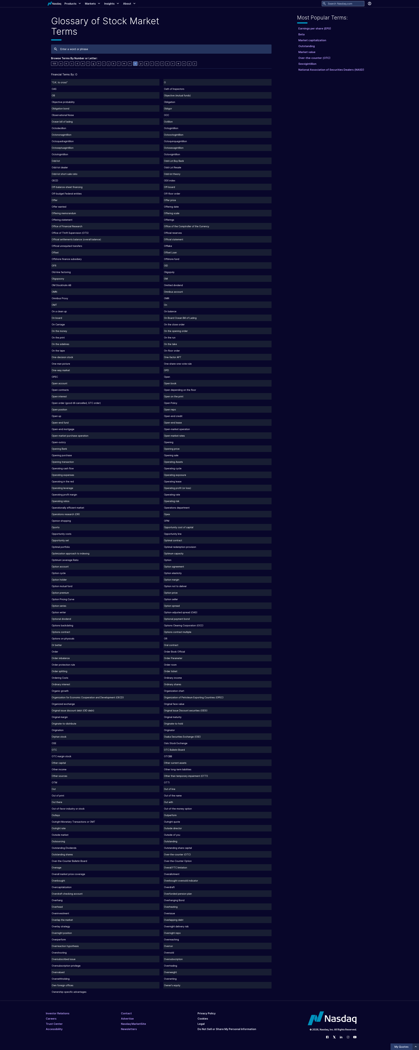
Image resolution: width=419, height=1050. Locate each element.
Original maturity (173, 717)
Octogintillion (171, 128)
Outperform (170, 815)
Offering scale (171, 213)
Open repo (170, 409)
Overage (56, 867)
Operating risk (171, 501)
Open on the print (173, 396)
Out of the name (173, 795)
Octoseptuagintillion (62, 147)
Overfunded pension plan (178, 893)
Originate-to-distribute (64, 723)
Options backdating (62, 625)
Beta (301, 34)
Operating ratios (60, 501)
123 (54, 63)
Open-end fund (60, 422)
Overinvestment (60, 913)
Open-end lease (173, 422)
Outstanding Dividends (64, 848)
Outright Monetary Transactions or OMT (73, 821)
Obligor (168, 108)
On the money (59, 331)
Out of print (58, 795)
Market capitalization (312, 40)
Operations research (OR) (66, 514)
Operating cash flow (63, 468)
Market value (306, 52)
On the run (169, 337)
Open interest (59, 396)
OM (166, 278)
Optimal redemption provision (180, 547)
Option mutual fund (62, 586)
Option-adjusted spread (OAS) (180, 612)
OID (166, 265)
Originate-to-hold (173, 723)
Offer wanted (59, 206)
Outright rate (59, 828)
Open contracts (60, 389)
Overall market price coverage (68, 874)
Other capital (59, 762)
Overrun (168, 946)
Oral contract (171, 645)
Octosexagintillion (173, 147)
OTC (54, 749)
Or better (57, 645)
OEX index (169, 180)
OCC (166, 115)
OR (165, 638)
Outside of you (172, 834)
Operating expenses (63, 475)
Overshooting (59, 952)
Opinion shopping (61, 520)
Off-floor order (172, 193)
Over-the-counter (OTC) (177, 854)
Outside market (60, 834)
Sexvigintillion (307, 63)
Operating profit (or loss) (177, 488)
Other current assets (175, 762)
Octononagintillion (61, 134)
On (165, 304)
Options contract (61, 632)
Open (167, 376)
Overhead (57, 906)
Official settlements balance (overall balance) (76, 239)
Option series (59, 605)
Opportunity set (60, 540)
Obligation (169, 102)
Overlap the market (62, 919)
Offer (54, 200)
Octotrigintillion (60, 154)
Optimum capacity (173, 553)
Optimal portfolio (61, 547)
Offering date (171, 206)
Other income (59, 769)
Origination (58, 730)
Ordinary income (173, 677)
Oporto (56, 527)
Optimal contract (173, 540)
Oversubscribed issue (63, 959)
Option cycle (59, 573)
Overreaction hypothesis (65, 946)
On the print (58, 337)
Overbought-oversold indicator (181, 880)
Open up (56, 416)
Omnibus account (173, 291)
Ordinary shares (172, 684)
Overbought (58, 880)
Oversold (169, 952)
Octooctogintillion (173, 134)
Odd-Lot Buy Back (174, 160)
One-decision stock (62, 357)
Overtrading (170, 965)
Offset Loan (170, 252)
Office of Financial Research (67, 226)
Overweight (170, 972)
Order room (170, 664)
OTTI (167, 782)
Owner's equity (172, 985)
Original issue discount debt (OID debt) (73, 710)
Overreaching (171, 939)
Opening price (172, 448)
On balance (170, 311)
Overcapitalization (62, 887)
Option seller (171, 599)
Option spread (172, 605)
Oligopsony (58, 278)
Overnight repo (172, 933)
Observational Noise (63, 115)
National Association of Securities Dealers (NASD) (331, 69)
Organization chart (174, 690)
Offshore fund (171, 259)
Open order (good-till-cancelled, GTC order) (76, 403)
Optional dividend (61, 619)
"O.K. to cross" (60, 82)
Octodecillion (59, 128)
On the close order (174, 324)
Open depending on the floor (180, 389)
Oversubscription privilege (66, 965)
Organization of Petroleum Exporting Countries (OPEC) (194, 697)
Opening (168, 442)
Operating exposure (175, 475)
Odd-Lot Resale (172, 167)
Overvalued (58, 972)
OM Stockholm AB (61, 285)
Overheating (171, 906)
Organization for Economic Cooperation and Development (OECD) (88, 697)
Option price (171, 592)
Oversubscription (173, 959)
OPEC (55, 376)
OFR (54, 265)
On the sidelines (60, 344)
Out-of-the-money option (178, 808)
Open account (59, 383)
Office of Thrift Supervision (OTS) (70, 232)
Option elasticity (173, 573)
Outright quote (172, 821)
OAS (54, 89)
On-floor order (172, 350)
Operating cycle (173, 468)
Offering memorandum (64, 213)
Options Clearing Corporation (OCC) (183, 625)
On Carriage (58, 324)
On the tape (58, 350)
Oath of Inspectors (174, 89)
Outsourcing (58, 841)
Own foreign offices (62, 985)
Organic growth (60, 690)
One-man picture (61, 363)
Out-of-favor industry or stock (68, 808)
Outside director (173, 828)
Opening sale (171, 455)
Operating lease (173, 481)
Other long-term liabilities (177, 769)
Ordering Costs (60, 677)
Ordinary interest (61, 684)
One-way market (61, 370)
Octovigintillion (172, 154)
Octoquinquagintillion (175, 141)
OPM (166, 520)
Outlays (56, 815)
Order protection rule (63, 664)
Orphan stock (59, 736)
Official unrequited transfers (67, 246)
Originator (169, 730)
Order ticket (170, 671)
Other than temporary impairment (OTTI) (186, 776)
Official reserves (173, 232)
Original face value (174, 704)
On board (57, 318)
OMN (54, 291)
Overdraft (169, 887)
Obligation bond (60, 108)
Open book (170, 383)
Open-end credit (173, 416)
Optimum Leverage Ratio (65, 560)
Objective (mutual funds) (177, 95)
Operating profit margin (64, 494)
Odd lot (56, 160)
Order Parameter (173, 658)
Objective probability (63, 102)
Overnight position (62, 933)
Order (55, 651)
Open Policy (170, 403)
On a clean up (59, 311)
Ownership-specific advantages (69, 991)
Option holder (59, 579)
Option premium (60, 592)
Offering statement (62, 219)
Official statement (173, 239)
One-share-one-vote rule (178, 363)
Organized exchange (63, 704)
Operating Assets (173, 461)
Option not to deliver (175, 586)
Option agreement (174, 566)
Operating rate (172, 494)
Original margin (60, 717)
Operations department (177, 507)
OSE (54, 743)
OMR (166, 298)
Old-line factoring (61, 272)
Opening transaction (63, 461)
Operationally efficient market (68, 507)
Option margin (171, 579)
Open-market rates (174, 435)
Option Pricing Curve (63, 599)
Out (54, 789)
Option (167, 560)
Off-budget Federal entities (67, 193)
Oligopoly (169, 272)
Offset (55, 252)
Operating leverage (62, 488)
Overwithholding (61, 978)
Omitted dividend (173, 285)
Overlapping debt (173, 919)
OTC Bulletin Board (174, 749)
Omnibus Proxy (60, 298)
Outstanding (170, 841)
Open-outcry (59, 442)
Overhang (57, 900)
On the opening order (176, 331)
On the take (170, 344)
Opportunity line (173, 533)
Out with (168, 802)
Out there (57, 802)
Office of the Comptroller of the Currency (186, 226)
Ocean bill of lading (62, 121)
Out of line (169, 789)
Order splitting (59, 671)
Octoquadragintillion (63, 141)
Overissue (169, 913)
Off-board (169, 187)
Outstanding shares (62, 854)
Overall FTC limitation (175, 867)
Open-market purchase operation (70, 435)
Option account (60, 566)
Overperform (59, 939)
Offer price (170, 200)
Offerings (169, 219)
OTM (54, 782)
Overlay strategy (61, 926)
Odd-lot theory (172, 174)
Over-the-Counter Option (178, 861)
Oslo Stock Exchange (175, 743)
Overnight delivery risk (176, 926)
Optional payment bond (177, 619)
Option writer (59, 612)
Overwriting (170, 978)
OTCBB (168, 756)
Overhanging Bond (174, 900)
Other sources (59, 776)
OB (53, 95)
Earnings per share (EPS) (314, 28)
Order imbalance (61, 658)
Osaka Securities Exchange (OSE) (182, 736)
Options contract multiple (177, 632)
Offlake (168, 246)
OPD (166, 370)
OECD (55, 180)
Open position (59, 409)
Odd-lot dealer (60, 167)
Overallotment (171, 874)
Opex (167, 514)
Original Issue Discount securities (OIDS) (186, 710)
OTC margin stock (61, 756)
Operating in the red (63, 481)
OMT (54, 304)
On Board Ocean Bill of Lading (180, 318)
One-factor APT (172, 357)
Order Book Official (174, 651)
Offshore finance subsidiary (67, 259)
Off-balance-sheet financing (67, 187)
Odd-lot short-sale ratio (64, 174)
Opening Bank (59, 448)
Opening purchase (62, 455)
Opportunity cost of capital (178, 527)
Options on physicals (63, 638)
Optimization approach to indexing (70, 553)
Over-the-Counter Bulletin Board (69, 861)
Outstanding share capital (178, 848)
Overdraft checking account (67, 893)
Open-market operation (177, 429)
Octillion (168, 121)
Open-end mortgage (63, 429)
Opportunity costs (61, 533)
